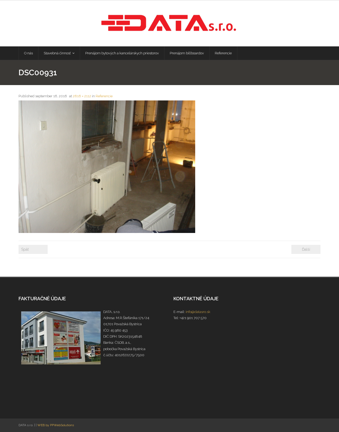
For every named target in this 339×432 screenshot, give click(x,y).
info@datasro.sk (198, 312)
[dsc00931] (107, 166)
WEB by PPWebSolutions (55, 425)
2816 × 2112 (82, 96)
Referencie (104, 96)
